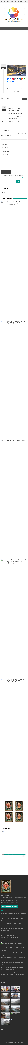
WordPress (20, 1042)
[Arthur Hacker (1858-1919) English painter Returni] (14, 842)
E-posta (4, 144)
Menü (21, 1)
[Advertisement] (14, 46)
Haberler (6, 121)
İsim (2, 138)
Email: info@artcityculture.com (9, 906)
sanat (17, 121)
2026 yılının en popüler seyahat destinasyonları (13, 937)
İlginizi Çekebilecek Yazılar (13, 943)
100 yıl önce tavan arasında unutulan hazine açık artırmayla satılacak (15, 680)
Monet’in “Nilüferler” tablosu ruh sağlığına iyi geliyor (16, 441)
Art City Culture (21, 91)
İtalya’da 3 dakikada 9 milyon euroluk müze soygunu (16, 322)
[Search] (18, 181)
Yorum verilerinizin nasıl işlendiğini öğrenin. (15, 177)
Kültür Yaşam (12, 121)
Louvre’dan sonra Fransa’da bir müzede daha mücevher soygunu (16, 561)
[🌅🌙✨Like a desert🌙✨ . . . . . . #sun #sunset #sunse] (14, 865)
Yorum (3, 158)
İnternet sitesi (5, 151)
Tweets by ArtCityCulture (8, 1034)
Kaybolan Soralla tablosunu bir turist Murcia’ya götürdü (14, 108)
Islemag (7, 1042)
